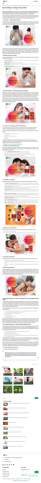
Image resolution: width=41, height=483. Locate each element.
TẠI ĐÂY (17, 349)
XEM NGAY (16, 347)
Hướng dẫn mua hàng (5, 473)
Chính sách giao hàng (5, 474)
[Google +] (37, 364)
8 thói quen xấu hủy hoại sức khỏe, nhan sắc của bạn (16, 441)
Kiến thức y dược (8, 5)
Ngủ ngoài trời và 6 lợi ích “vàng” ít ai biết (14, 431)
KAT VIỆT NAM (20, 480)
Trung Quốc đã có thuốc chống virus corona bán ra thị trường (18, 417)
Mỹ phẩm (17, 478)
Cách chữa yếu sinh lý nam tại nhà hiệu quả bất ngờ (14, 144)
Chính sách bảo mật (5, 471)
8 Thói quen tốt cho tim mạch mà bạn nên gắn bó (16, 427)
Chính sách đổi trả (5, 476)
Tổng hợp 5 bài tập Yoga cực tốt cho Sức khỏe (15, 446)
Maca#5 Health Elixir (8, 90)
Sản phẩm (8, 478)
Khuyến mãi (13, 478)
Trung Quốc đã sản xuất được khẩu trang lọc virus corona (17, 436)
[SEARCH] (36, 398)
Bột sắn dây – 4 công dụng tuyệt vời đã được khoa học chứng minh (18, 403)
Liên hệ (21, 478)
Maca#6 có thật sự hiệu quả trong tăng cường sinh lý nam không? (18, 412)
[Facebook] (33, 364)
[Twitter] (35, 364)
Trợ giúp (25, 478)
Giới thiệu (4, 469)
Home (3, 5)
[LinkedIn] (36, 364)
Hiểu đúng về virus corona (12, 422)
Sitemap (29, 478)
